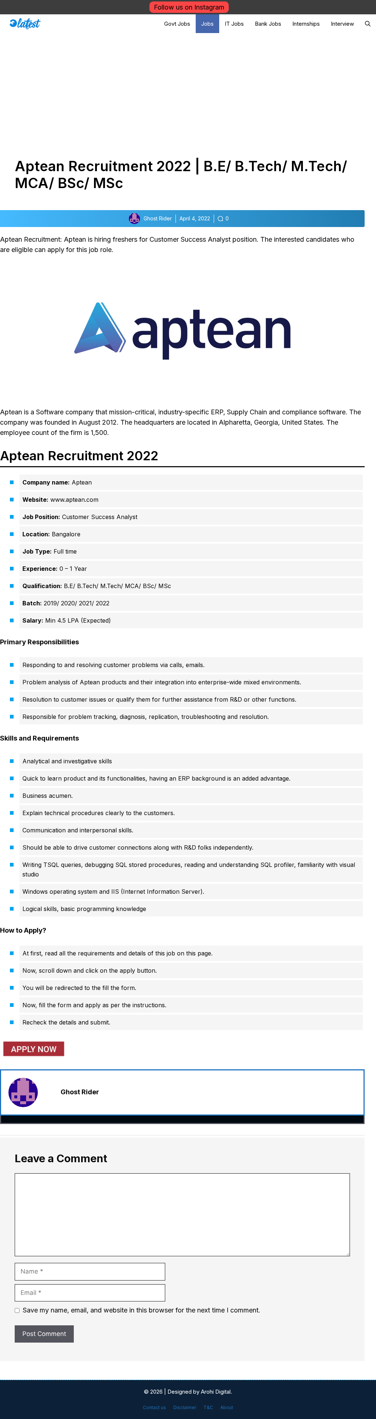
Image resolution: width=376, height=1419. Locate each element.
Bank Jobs (268, 23)
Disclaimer (184, 1407)
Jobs (207, 23)
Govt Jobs (177, 23)
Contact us (154, 1407)
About (226, 1407)
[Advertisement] (188, 88)
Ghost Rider (80, 1092)
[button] (367, 23)
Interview (342, 23)
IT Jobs (234, 23)
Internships (306, 23)
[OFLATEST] (25, 23)
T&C (208, 1407)
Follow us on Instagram (189, 7)
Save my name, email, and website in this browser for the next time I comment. (141, 1310)
